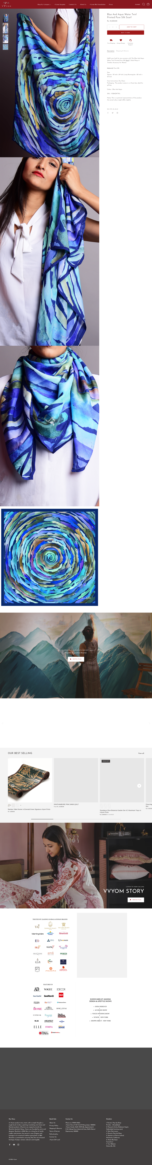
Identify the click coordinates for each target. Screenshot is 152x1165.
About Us (52, 1123)
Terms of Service (54, 1131)
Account (137, 4)
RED (105, 805)
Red (13, 805)
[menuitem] (44, 4)
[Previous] (3, 723)
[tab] (111, 51)
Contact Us (53, 1137)
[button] (13, 786)
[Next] (149, 723)
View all (141, 753)
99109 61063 (76, 1123)
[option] (5, 18)
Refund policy (53, 1134)
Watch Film (77, 659)
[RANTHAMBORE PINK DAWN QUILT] (76, 780)
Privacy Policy (53, 1125)
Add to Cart (132, 27)
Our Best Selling (20, 753)
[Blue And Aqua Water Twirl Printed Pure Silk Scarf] (5, 18)
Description (110, 51)
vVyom (15, 1159)
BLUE (109, 805)
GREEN (101, 805)
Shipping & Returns (122, 51)
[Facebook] (10, 1144)
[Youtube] (14, 1144)
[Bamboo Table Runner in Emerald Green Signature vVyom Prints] (30, 780)
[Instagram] (18, 1144)
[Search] (143, 4)
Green (9, 805)
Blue (17, 805)
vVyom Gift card (54, 1139)
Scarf (127, 60)
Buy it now (125, 32)
